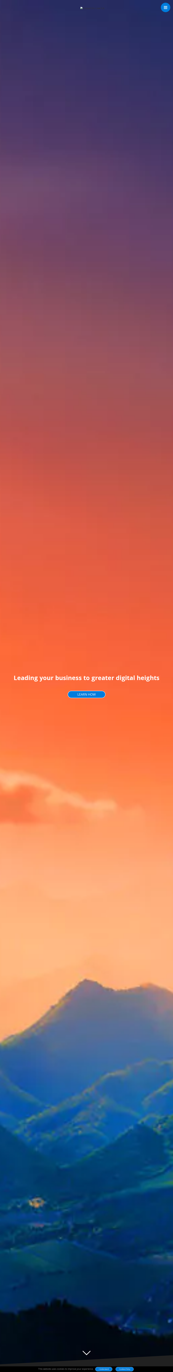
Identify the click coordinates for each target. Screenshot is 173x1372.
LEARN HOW (86, 694)
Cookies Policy (124, 1369)
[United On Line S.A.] (86, 8)
